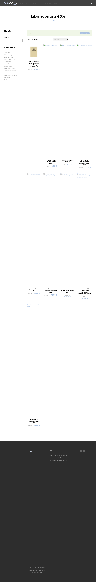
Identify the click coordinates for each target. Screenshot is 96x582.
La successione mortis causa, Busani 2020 (67, 290)
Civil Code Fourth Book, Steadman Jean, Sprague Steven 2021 (34, 64)
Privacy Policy (33, 570)
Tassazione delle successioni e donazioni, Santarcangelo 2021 (84, 291)
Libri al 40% (36, 3)
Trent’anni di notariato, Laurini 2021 (34, 421)
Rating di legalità (59, 459)
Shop (27, 3)
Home (21, 3)
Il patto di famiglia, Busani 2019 (68, 161)
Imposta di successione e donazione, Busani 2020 (84, 162)
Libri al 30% (47, 3)
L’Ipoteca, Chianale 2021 (34, 289)
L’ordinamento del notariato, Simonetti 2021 (51, 290)
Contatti (57, 3)
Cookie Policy (41, 570)
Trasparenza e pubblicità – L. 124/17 (59, 460)
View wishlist (84, 33)
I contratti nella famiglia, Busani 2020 (51, 161)
